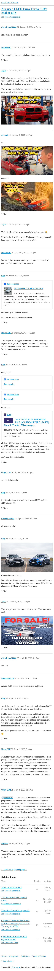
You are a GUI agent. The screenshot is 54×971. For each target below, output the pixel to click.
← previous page (8, 869)
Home (4, 956)
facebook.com (13, 284)
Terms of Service (39, 956)
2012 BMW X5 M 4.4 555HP (28, 288)
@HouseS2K (7, 798)
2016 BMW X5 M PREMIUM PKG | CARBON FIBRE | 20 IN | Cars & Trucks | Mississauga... (26, 422)
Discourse (16, 967)
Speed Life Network (9, 3)
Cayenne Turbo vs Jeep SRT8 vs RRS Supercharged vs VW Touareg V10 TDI (15, 923)
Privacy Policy (7, 961)
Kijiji (9, 414)
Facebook (9, 384)
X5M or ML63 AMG (11, 887)
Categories (13, 956)
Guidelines (25, 956)
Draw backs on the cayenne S (15, 910)
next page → (21, 869)
